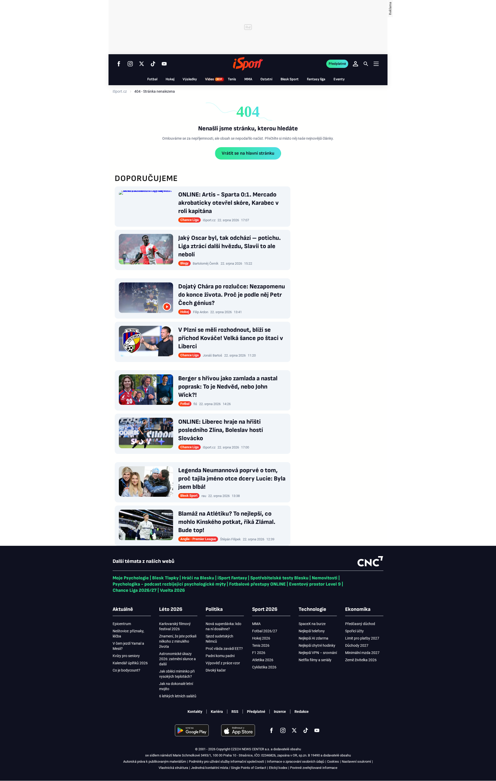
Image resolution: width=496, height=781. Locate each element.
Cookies (333, 761)
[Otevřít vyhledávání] (366, 64)
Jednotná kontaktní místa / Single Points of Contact (228, 768)
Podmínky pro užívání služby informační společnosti (226, 761)
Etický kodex (278, 768)
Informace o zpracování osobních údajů (295, 761)
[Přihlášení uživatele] (355, 64)
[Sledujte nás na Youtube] (164, 64)
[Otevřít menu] (376, 63)
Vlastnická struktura (173, 768)
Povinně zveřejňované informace (313, 768)
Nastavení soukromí (356, 761)
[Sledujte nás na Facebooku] (119, 64)
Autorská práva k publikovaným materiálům (154, 761)
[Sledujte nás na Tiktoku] (153, 64)
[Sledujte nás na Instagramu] (130, 64)
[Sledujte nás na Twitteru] (141, 64)
